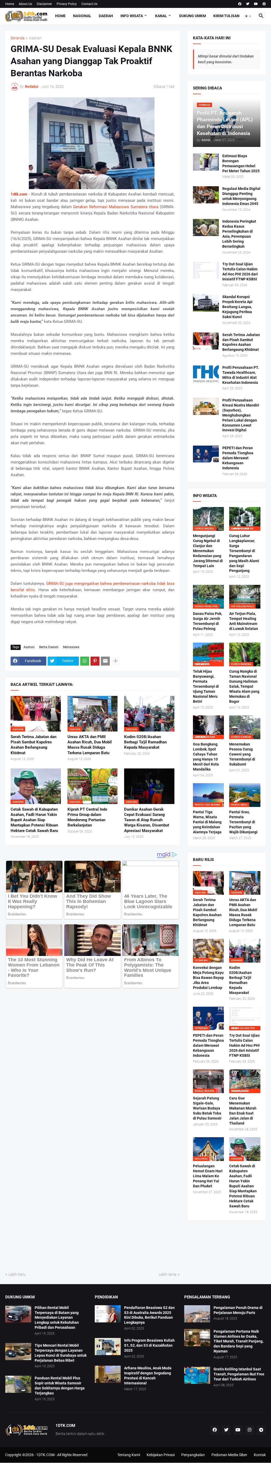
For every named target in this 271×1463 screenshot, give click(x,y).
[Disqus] (92, 1056)
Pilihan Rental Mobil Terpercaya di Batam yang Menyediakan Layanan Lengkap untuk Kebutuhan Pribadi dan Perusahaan (57, 1318)
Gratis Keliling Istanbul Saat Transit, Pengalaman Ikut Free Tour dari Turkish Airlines (239, 1374)
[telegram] (261, 1430)
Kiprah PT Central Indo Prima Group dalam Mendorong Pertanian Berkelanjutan (87, 817)
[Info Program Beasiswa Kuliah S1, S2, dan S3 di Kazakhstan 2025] (108, 1346)
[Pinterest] (95, 661)
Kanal (161, 16)
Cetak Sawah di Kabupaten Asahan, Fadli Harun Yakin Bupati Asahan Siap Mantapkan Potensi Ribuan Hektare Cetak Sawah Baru (34, 820)
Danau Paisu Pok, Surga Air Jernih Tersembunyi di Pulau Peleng (207, 621)
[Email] (105, 661)
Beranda (18, 38)
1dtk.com (19, 194)
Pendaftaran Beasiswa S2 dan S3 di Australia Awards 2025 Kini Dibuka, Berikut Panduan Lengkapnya (149, 1315)
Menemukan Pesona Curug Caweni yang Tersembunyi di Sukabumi (242, 754)
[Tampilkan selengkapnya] (115, 661)
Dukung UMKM (192, 16)
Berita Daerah (48, 647)
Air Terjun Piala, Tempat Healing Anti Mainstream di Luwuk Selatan (243, 621)
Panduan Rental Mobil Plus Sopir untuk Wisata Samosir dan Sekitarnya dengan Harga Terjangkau (60, 1385)
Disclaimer (44, 4)
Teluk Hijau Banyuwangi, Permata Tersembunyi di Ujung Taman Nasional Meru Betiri (206, 686)
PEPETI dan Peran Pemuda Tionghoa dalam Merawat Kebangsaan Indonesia (237, 458)
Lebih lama (168, 1274)
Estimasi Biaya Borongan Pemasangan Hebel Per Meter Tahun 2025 (241, 163)
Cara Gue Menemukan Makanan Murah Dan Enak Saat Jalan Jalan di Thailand (242, 1110)
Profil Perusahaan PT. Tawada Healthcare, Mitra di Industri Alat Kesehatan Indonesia (240, 375)
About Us (25, 4)
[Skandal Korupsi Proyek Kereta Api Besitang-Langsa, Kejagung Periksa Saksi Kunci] (206, 303)
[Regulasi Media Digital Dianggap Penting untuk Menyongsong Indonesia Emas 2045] (206, 194)
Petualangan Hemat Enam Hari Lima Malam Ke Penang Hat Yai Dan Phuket (208, 1176)
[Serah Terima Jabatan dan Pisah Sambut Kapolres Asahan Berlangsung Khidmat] (206, 341)
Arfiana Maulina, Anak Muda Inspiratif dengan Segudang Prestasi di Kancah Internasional (147, 1375)
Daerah (106, 16)
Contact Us (89, 4)
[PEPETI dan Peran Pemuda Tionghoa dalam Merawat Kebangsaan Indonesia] (206, 454)
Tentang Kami (128, 1455)
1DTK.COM (45, 1455)
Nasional (82, 16)
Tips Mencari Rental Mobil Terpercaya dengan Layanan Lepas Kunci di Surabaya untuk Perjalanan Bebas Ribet (61, 1352)
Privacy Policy (67, 4)
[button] (248, 16)
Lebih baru (17, 1274)
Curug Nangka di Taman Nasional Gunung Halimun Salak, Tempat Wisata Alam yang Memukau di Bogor (244, 686)
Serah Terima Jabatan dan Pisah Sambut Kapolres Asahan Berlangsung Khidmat (33, 744)
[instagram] (249, 1430)
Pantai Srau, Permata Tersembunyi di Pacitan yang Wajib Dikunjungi (243, 822)
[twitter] (247, 4)
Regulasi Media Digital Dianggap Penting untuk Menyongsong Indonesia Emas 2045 (241, 196)
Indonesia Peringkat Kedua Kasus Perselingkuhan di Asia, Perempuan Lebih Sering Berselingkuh (239, 233)
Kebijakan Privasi (161, 1455)
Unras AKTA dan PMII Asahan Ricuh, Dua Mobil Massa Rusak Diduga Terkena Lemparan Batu (89, 744)
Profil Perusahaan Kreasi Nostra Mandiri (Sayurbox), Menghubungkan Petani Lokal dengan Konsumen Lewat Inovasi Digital (240, 415)
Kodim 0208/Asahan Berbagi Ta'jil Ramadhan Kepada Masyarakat (145, 742)
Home (9, 4)
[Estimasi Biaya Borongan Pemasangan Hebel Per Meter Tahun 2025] (206, 162)
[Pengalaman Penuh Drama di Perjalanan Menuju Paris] (197, 1313)
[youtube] (256, 4)
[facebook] (239, 4)
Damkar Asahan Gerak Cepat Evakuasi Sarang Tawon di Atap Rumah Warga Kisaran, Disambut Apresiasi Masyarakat (146, 820)
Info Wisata (131, 16)
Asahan (35, 38)
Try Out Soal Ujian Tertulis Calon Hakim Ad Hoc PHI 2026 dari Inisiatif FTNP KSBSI (240, 271)
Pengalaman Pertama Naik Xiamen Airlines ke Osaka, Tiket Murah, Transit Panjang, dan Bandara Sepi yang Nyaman (238, 1341)
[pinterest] (264, 4)
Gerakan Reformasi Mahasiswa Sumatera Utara (115, 206)
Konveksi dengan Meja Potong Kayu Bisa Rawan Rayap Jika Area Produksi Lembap (208, 977)
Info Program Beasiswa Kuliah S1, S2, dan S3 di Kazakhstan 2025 (149, 1345)
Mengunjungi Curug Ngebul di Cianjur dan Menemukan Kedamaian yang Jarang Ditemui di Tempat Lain (208, 551)
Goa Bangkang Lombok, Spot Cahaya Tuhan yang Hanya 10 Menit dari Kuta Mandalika (206, 756)
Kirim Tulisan (226, 16)
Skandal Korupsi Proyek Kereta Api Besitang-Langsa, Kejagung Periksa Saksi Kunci (237, 307)
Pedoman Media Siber (229, 1455)
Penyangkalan (193, 1455)
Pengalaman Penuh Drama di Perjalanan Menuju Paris (238, 1310)
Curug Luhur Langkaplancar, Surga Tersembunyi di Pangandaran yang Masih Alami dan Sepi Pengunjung (244, 553)
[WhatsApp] (84, 661)
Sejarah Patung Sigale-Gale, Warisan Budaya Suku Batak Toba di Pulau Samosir (207, 1108)
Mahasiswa (71, 647)
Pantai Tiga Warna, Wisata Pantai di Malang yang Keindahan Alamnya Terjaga (207, 822)
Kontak (260, 1455)
